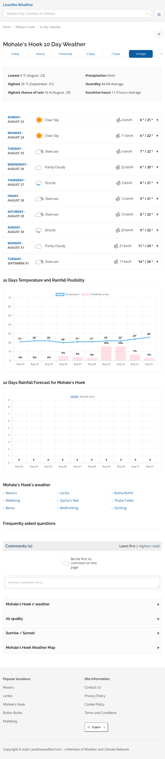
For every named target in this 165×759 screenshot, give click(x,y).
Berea (10, 508)
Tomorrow (65, 54)
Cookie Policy (95, 704)
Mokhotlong (69, 508)
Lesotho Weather (18, 5)
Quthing (120, 508)
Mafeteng (13, 500)
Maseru (11, 493)
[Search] (148, 13)
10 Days (141, 54)
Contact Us (93, 687)
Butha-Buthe (123, 493)
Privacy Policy (95, 696)
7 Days (115, 54)
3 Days (90, 54)
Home (7, 27)
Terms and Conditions (101, 713)
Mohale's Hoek (25, 27)
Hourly (40, 54)
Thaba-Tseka (123, 500)
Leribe (64, 493)
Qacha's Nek (69, 500)
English (96, 727)
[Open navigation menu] (159, 15)
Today (15, 54)
